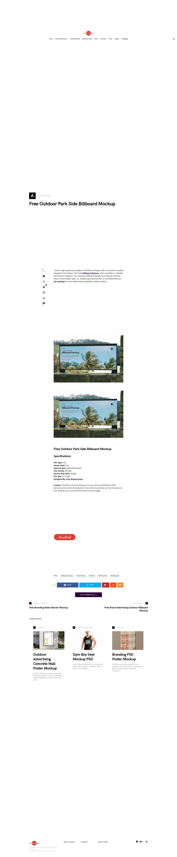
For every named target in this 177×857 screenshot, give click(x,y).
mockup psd (115, 576)
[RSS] (147, 842)
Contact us (84, 842)
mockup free (103, 576)
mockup (92, 576)
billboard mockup (67, 576)
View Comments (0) (87, 595)
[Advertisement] (88, 14)
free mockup (81, 576)
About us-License (69, 842)
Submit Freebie (103, 842)
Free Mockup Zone (74, 479)
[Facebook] (137, 842)
